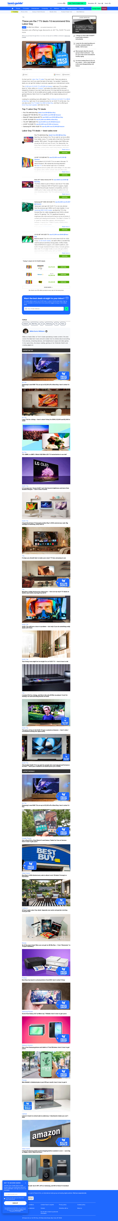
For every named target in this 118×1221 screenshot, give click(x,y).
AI (50, 8)
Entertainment (35, 8)
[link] (27, 140)
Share (26, 74)
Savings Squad (96, 8)
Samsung (49, 323)
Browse (82, 8)
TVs (23, 17)
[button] (107, 3)
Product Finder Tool (66, 11)
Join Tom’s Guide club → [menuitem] (77, 3)
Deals (24, 27)
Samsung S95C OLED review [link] (43, 210)
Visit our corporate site (79, 1193)
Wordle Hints (53, 11)
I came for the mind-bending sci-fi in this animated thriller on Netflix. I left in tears (85, 45)
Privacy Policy (23, 1209)
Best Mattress (80, 11)
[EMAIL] (46, 331)
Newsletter (67, 74)
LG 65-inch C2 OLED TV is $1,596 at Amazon (38, 86)
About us (79, 1208)
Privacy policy (62, 1204)
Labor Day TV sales (38, 79)
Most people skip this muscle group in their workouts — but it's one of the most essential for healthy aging (85, 53)
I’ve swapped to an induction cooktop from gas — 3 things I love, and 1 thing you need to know (85, 28)
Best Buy (34, 323)
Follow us (58, 74)
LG (41, 323)
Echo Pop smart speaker (29, 105)
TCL (56, 323)
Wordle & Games (72, 8)
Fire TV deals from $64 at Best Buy (42, 103)
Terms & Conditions (19, 1210)
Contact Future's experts (47, 1204)
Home (63, 8)
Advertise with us (63, 1208)
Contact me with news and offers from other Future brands (15, 1198)
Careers (43, 1208)
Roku (62, 323)
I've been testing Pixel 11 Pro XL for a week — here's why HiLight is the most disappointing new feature (85, 63)
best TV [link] (39, 165)
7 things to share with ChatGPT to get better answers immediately (85, 37)
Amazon (40, 88)
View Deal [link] (63, 267)
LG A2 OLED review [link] (45, 240)
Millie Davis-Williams (34, 27)
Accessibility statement (28, 1208)
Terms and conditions (28, 1204)
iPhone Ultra (24, 11)
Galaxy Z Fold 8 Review (38, 11)
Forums (104, 8)
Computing (45, 8)
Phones (18, 8)
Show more (47, 287)
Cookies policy (81, 1204)
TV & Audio (26, 8)
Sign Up (15, 1203)
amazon (25, 323)
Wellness (56, 8)
